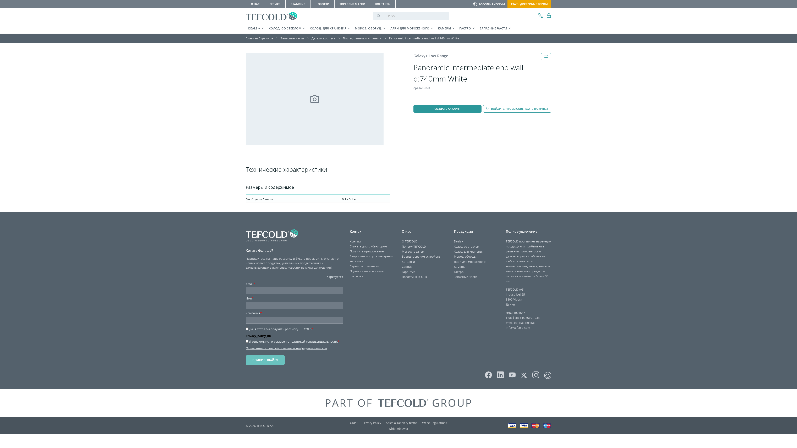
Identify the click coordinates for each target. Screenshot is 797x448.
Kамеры (444, 28)
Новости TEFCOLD (414, 277)
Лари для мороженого (409, 28)
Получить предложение (367, 251)
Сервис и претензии (364, 266)
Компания (254, 313)
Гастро (465, 28)
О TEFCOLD (409, 241)
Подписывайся (265, 360)
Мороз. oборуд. (368, 28)
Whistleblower (398, 429)
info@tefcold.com (518, 328)
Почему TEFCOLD (414, 246)
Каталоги (408, 262)
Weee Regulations (434, 423)
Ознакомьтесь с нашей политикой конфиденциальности (286, 348)
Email (250, 284)
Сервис (407, 267)
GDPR (354, 423)
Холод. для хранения (328, 28)
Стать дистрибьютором (529, 4)
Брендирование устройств (421, 256)
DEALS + (254, 28)
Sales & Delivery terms (401, 423)
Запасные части (493, 28)
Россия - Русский (492, 4)
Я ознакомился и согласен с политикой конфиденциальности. (294, 341)
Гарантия (408, 272)
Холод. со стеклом (285, 28)
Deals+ (458, 241)
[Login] (548, 16)
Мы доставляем (413, 251)
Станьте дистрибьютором (368, 246)
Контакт (355, 241)
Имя (249, 298)
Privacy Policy (372, 423)
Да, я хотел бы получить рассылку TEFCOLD (281, 329)
